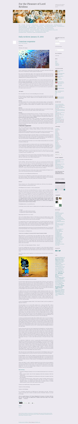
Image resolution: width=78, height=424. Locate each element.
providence (34, 414)
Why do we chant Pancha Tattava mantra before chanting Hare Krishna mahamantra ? (60, 105)
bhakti (63, 258)
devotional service (59, 266)
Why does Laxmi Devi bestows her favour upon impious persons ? (61, 82)
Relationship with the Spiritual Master (60, 107)
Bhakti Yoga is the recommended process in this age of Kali (49, 29)
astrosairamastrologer (58, 159)
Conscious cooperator (27, 41)
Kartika (56, 273)
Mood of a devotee (57, 121)
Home (19, 24)
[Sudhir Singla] (57, 201)
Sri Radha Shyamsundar (61, 88)
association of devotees (60, 257)
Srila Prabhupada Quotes (60, 26)
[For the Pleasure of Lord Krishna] (39, 16)
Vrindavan (61, 294)
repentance (37, 414)
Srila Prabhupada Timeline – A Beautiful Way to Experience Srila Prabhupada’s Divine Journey (32, 32)
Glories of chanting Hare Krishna (35, 29)
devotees (61, 265)
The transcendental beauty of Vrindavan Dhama (42, 31)
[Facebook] (56, 251)
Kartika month (57, 135)
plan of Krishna (31, 414)
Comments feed (57, 64)
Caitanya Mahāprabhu (58, 264)
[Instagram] (58, 251)
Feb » (58, 191)
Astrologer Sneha (57, 167)
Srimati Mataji (46, 414)
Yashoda (56, 295)
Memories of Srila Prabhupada (23, 27)
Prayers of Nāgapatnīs (60, 166)
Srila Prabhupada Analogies (32, 27)
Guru (56, 130)
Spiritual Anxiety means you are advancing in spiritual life (45, 28)
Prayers (56, 140)
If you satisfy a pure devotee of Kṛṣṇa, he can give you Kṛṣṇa (27, 28)
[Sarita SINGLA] (60, 201)
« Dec (56, 191)
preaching (57, 280)
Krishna (22, 413)
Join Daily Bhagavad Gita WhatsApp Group (50, 26)
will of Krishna (26, 415)
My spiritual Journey (30, 413)
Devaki (19, 414)
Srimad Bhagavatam (57, 146)
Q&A (29, 26)
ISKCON (61, 272)
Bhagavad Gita (57, 129)
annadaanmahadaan (57, 161)
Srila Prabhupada (41, 24)
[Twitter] (60, 251)
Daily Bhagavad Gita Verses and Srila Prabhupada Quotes (59, 172)
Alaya (56, 166)
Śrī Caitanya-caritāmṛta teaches (23, 26)
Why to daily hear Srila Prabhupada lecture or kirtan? (26, 31)
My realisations (25, 413)
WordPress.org (57, 65)
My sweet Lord (28, 24)
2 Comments (29, 415)
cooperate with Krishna (43, 413)
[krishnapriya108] (57, 205)
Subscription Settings (40, 26)
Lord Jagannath (60, 85)
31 (64, 189)
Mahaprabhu (56, 137)
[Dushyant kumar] (57, 198)
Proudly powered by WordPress (23, 422)
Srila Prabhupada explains (49, 24)
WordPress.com (37, 422)
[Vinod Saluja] (60, 198)
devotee (57, 265)
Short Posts (56, 143)
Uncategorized (57, 147)
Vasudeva (22, 415)
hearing (56, 131)
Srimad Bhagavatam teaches (58, 24)
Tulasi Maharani (61, 168)
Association (56, 128)
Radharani (56, 142)
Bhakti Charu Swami (59, 260)
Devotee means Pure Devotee (49, 27)
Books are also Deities (40, 27)
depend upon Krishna (49, 413)
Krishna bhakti (60, 275)
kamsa (21, 414)
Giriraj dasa (25, 43)
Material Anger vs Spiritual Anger (59, 114)
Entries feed (56, 63)
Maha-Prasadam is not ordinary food (24, 29)
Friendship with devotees (58, 122)
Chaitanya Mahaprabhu (35, 24)
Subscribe (57, 43)
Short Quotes (57, 144)
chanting (61, 264)
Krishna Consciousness (26, 414)
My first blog (23, 24)
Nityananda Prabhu (60, 279)
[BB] (60, 205)
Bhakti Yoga (59, 262)
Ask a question (33, 26)
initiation (56, 272)
